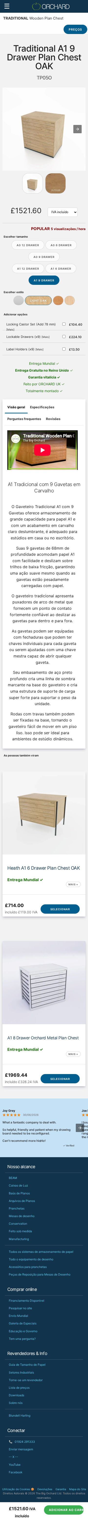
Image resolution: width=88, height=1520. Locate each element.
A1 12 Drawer (28, 268)
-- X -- (13, 1457)
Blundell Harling (19, 1415)
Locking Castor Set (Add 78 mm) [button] (31, 326)
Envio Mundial (18, 1316)
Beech (58, 300)
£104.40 (75, 324)
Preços (75, 29)
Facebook (15, 1472)
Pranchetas (16, 1208)
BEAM (13, 1178)
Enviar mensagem (21, 1449)
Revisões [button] (53, 419)
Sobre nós (15, 1403)
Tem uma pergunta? (22, 1339)
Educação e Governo (23, 1331)
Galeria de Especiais (22, 1323)
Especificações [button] (42, 407)
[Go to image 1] (55, 183)
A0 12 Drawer (28, 245)
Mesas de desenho (21, 1216)
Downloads (16, 1395)
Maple (70, 300)
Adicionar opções (15, 314)
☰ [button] (7, 6)
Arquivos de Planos (22, 1201)
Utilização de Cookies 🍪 (18, 1489)
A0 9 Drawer (44, 257)
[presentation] (80, 1128)
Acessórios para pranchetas (28, 1267)
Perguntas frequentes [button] (24, 419)
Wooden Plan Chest (33, 18)
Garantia (60, 1489)
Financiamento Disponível (26, 1300)
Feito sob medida (20, 1231)
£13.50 (74, 349)
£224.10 (75, 337)
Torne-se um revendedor (26, 1380)
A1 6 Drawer (61, 268)
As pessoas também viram (21, 755)
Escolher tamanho (16, 236)
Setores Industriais (21, 1372)
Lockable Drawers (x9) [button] (28, 337)
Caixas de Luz (18, 1185)
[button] (77, 129)
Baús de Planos (19, 1193)
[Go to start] (32, 183)
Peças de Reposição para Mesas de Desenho (39, 1274)
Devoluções (44, 1489)
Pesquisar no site (20, 1308)
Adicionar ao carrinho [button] (66, 1510)
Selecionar (60, 909)
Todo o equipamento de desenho (31, 1259)
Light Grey (18, 300)
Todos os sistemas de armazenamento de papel (41, 1252)
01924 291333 (22, 1441)
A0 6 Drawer (61, 245)
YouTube (15, 1464)
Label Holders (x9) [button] (25, 349)
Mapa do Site (77, 1489)
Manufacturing (19, 1239)
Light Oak (38, 300)
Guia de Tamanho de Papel (27, 1364)
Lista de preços (19, 1387)
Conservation (18, 1223)
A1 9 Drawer (44, 280)
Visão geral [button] (16, 407)
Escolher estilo (14, 292)
